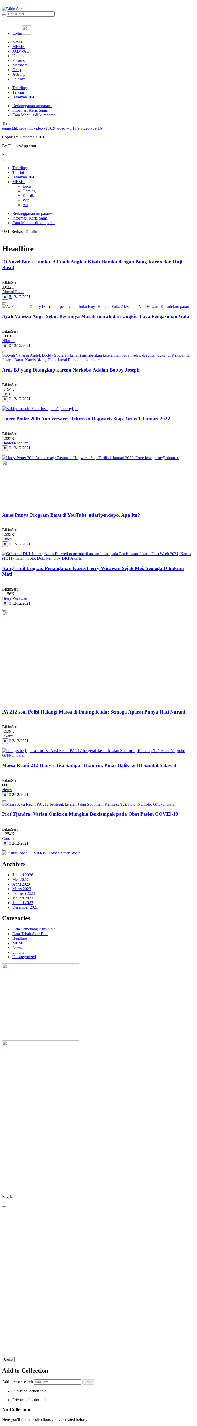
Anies (7, 539)
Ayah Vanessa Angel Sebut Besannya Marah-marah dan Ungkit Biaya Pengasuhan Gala (95, 316)
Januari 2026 (22, 875)
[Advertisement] (98, 1156)
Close (8, 1359)
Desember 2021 (25, 907)
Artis (6, 394)
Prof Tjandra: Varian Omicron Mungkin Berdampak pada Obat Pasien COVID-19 (90, 814)
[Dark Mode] (4, 20)
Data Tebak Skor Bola (30, 933)
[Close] (4, 160)
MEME (18, 943)
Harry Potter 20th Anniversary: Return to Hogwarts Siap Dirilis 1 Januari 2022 (86, 418)
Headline (19, 938)
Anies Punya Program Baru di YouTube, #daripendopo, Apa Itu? (71, 515)
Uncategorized (24, 957)
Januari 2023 (22, 898)
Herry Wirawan (14, 598)
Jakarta (7, 736)
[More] (4, 303)
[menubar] (4, 5)
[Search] (4, 15)
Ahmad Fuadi (13, 292)
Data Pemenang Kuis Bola (33, 929)
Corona (8, 838)
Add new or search (18, 1382)
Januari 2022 (22, 902)
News (7, 789)
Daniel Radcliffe (15, 443)
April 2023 (21, 884)
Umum (18, 952)
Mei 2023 (20, 879)
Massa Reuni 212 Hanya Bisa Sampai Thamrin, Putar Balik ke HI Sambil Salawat (89, 765)
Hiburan (8, 340)
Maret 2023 (21, 889)
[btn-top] (4, 1355)
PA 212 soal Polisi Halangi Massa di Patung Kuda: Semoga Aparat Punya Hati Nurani (93, 712)
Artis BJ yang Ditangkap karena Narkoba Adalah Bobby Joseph (71, 370)
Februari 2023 (23, 893)
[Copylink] (4, 1207)
